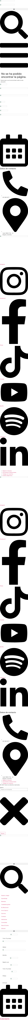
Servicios (3, 913)
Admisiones (4, 919)
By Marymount (4, 907)
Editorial (3, 928)
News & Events (5, 925)
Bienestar (3, 901)
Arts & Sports (4, 910)
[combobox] (14, 789)
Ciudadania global (5, 904)
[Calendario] (14, 1016)
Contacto (3, 916)
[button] (14, 9)
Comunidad (4, 922)
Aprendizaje (4, 898)
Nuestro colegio (5, 895)
